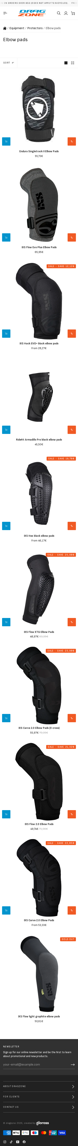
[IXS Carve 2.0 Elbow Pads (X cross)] (39, 685)
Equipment (16, 28)
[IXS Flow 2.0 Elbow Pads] (39, 781)
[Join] (73, 1065)
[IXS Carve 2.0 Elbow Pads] (39, 878)
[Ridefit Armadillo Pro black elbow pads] (39, 397)
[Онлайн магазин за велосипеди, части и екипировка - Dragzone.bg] (4, 28)
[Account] (65, 13)
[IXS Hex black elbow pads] (39, 493)
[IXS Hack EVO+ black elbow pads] (39, 301)
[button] (58, 13)
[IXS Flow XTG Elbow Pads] (39, 589)
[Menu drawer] (6, 13)
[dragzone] (32, 13)
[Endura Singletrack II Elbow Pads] (39, 109)
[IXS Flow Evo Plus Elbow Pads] (39, 205)
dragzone (11, 1123)
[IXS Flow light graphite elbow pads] (39, 974)
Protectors (35, 28)
